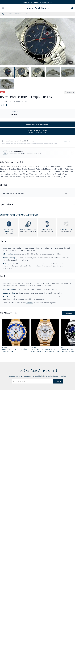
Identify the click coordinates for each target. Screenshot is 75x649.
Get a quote (68, 141)
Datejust (18, 14)
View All (68, 313)
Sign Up (58, 381)
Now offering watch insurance (37, 2)
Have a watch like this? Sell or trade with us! (37, 131)
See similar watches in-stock (37, 124)
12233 (26, 14)
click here (29, 303)
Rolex (10, 14)
